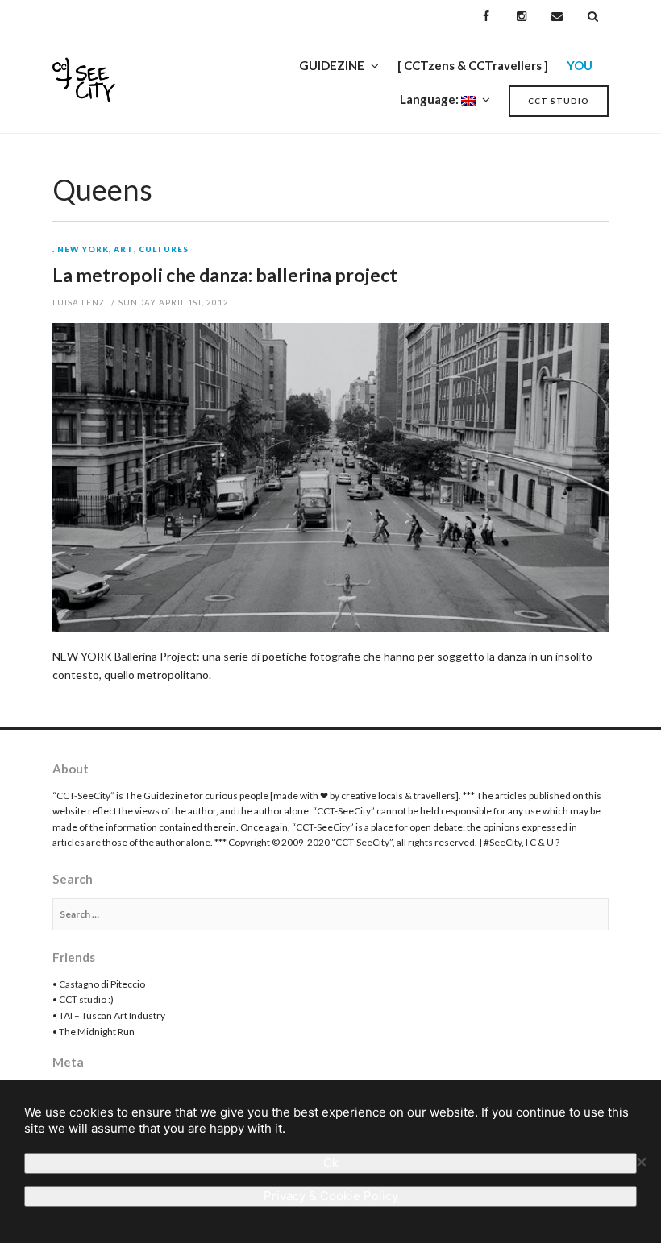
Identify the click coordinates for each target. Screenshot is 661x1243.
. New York (80, 250)
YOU (579, 65)
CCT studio (558, 101)
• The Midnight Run (93, 1031)
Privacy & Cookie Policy (331, 1196)
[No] (641, 1162)
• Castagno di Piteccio (98, 984)
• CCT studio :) (83, 999)
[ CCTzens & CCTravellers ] (472, 65)
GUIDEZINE (331, 65)
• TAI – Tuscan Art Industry (108, 1015)
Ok (331, 1162)
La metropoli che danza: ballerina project (224, 274)
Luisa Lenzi (80, 302)
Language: (430, 99)
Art (124, 250)
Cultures (164, 250)
